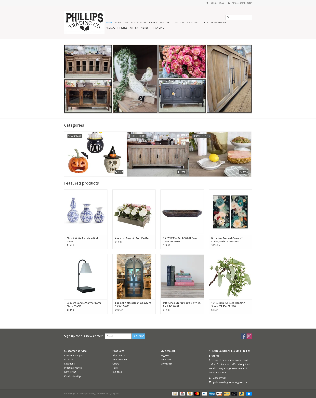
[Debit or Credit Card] (233, 393)
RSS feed (117, 371)
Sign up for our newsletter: (83, 336)
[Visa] (204, 393)
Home (108, 22)
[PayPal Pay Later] (241, 393)
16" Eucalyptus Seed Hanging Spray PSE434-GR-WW (228, 304)
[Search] (227, 17)
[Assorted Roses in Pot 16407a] (134, 212)
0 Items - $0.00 (217, 2)
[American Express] (211, 393)
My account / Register (242, 2)
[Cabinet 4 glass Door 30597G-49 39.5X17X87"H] (134, 276)
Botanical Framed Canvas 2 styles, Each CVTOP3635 (227, 240)
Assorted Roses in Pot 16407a (132, 238)
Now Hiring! (218, 22)
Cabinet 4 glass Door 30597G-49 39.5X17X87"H (133, 304)
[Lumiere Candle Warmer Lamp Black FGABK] (85, 276)
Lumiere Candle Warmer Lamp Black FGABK (84, 304)
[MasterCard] (196, 393)
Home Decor (138, 22)
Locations (69, 363)
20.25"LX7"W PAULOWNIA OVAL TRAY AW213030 (180, 240)
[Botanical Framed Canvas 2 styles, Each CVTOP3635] (230, 212)
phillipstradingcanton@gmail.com (230, 382)
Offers (115, 363)
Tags (115, 367)
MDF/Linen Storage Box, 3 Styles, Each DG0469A (182, 304)
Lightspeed (114, 393)
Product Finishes (116, 27)
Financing (157, 27)
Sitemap (68, 359)
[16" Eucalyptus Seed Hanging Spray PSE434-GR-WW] (230, 276)
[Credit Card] (189, 393)
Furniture (121, 22)
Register (164, 355)
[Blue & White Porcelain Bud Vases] (85, 212)
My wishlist (166, 363)
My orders (165, 359)
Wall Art (165, 22)
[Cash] (174, 393)
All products (118, 355)
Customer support (74, 355)
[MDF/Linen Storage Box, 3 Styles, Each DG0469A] (182, 276)
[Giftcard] (182, 393)
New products (119, 359)
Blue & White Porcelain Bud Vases (82, 240)
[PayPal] (226, 393)
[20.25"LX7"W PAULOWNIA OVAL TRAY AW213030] (182, 212)
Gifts (205, 22)
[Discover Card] (219, 393)
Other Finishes (139, 27)
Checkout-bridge (73, 376)
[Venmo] (248, 393)
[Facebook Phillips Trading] (243, 336)
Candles (179, 22)
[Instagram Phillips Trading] (249, 336)
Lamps (153, 22)
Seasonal (193, 22)
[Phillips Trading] (84, 22)
